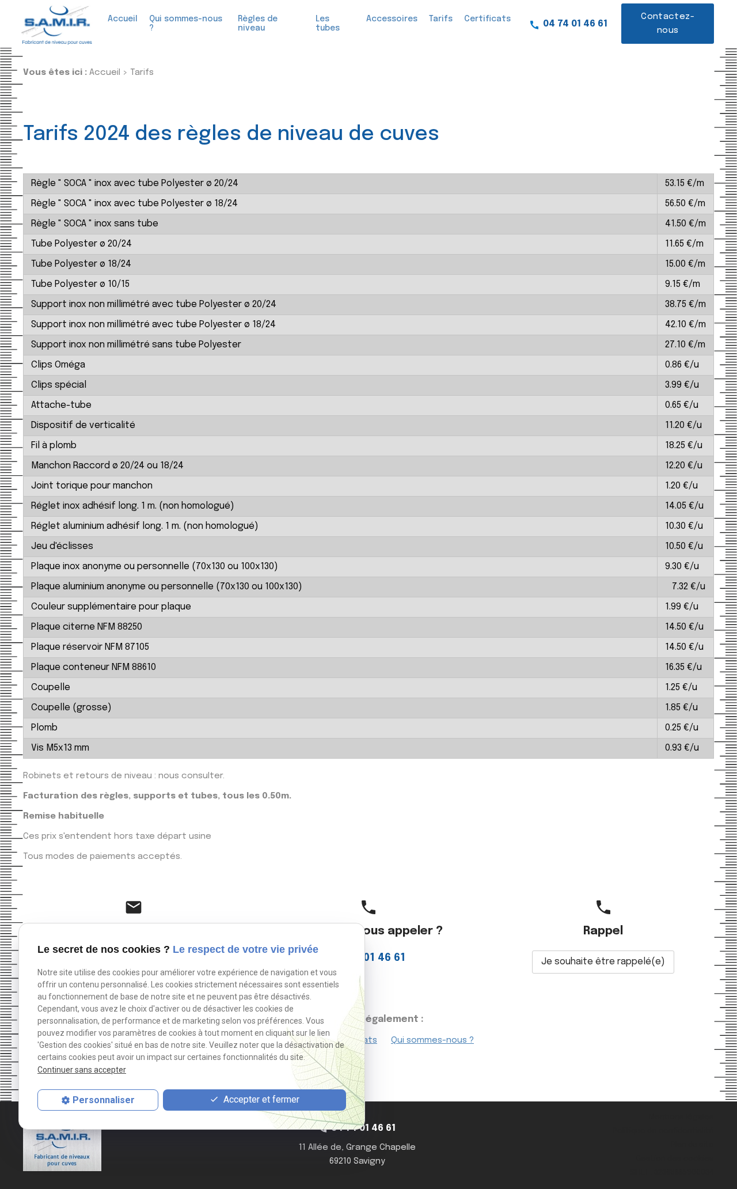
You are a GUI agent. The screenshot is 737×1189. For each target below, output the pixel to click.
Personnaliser (104, 1100)
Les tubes (328, 23)
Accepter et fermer (260, 1099)
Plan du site (692, 1145)
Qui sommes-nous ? (185, 23)
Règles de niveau (258, 23)
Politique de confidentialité (663, 1131)
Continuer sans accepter (81, 1069)
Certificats (487, 19)
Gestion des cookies (675, 1159)
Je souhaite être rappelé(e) (603, 962)
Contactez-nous (667, 23)
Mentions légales (681, 1117)
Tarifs (441, 19)
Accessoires (391, 19)
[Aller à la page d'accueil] (55, 24)
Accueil (123, 19)
